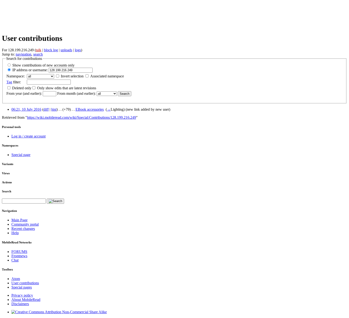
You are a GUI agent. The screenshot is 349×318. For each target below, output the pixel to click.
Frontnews (19, 256)
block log (51, 50)
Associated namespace (107, 76)
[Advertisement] (88, 16)
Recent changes (23, 229)
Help (15, 233)
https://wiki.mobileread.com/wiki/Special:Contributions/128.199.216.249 (81, 117)
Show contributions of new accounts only (43, 65)
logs (78, 50)
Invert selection (72, 76)
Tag (9, 82)
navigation (23, 54)
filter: (13, 82)
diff (46, 109)
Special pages (21, 287)
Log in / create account (28, 136)
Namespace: (15, 76)
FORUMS (19, 252)
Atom (15, 279)
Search (6, 191)
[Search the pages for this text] (55, 201)
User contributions (25, 283)
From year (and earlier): (24, 93)
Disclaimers (20, 304)
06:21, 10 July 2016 (26, 109)
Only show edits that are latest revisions (66, 88)
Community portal (25, 224)
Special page (20, 155)
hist (54, 109)
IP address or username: (30, 70)
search (38, 54)
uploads (66, 50)
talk (38, 50)
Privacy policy (22, 295)
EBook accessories (89, 109)
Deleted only (21, 88)
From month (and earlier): (76, 93)
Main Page (19, 220)
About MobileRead (25, 300)
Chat (15, 260)
